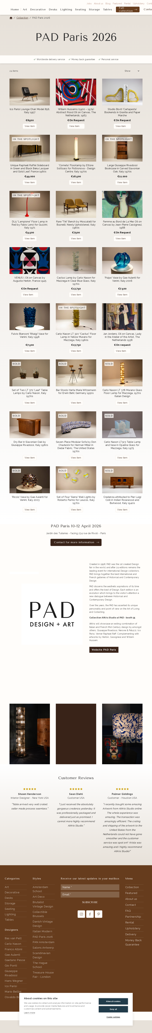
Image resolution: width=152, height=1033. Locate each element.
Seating (80, 9)
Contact (130, 904)
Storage (94, 9)
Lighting (66, 9)
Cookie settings (113, 1017)
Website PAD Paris (104, 649)
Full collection (126, 9)
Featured (117, 3)
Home (15, 9)
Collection (22, 17)
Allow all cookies (113, 1001)
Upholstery (138, 3)
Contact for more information (74, 542)
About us (98, 3)
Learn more (29, 1013)
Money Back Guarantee (133, 942)
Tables (107, 9)
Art (25, 9)
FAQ (128, 910)
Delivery (130, 934)
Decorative (38, 9)
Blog (108, 3)
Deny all (113, 1009)
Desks (53, 9)
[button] (25, 9)
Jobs (89, 3)
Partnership (133, 916)
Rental (127, 3)
